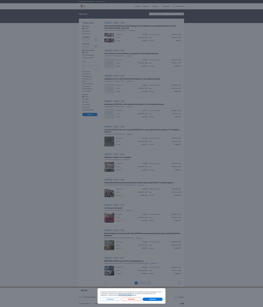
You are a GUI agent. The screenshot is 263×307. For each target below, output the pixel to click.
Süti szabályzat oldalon (125, 295)
